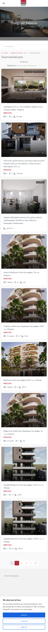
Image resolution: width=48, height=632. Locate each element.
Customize (24, 621)
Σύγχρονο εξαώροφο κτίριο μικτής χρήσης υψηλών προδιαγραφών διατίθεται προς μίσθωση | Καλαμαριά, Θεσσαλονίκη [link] (23, 220)
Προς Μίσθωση (40, 182)
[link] (24, 86)
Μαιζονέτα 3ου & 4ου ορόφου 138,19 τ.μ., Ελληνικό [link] (23, 380)
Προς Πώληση (28, 71)
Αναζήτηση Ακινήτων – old (18, 53)
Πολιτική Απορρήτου (12, 576)
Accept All (24, 615)
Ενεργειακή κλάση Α (38, 71)
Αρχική (6, 53)
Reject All (24, 627)
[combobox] (28, 65)
